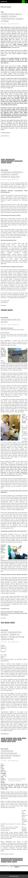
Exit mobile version (14, 876)
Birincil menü (26, 1)
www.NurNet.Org (5, 135)
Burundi (3, 738)
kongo (19, 738)
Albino (3, 159)
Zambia (13, 741)
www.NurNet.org (5, 733)
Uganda (9, 741)
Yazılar (2, 12)
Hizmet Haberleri (4, 170)
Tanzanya (4, 162)
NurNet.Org (4, 1)
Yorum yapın (16, 179)
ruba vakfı (4, 861)
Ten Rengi (9, 162)
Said (10, 760)
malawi (24, 738)
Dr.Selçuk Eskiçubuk (10, 159)
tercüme (12, 622)
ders (3, 622)
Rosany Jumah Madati (17, 860)
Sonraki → (17, 867)
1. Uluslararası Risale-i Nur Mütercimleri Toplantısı (12, 858)
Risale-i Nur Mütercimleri (7, 860)
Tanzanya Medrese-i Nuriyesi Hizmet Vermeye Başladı (12, 174)
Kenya (15, 738)
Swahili (9, 861)
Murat (10, 179)
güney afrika (9, 738)
